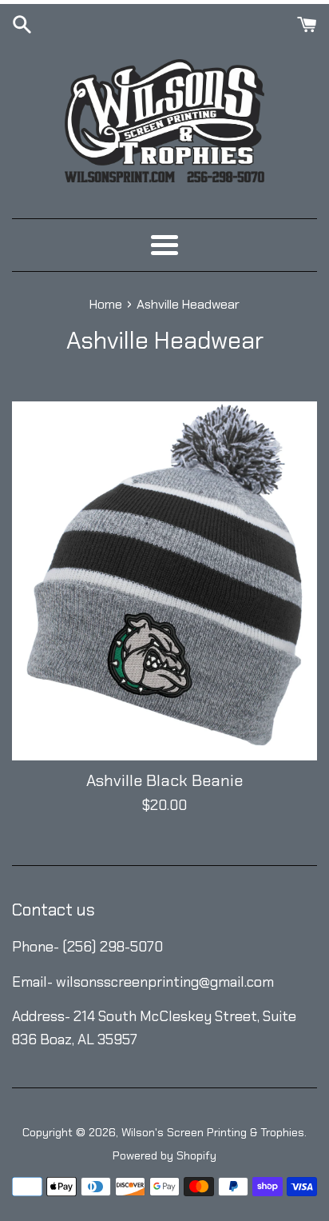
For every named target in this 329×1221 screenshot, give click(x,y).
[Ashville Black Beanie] (164, 580)
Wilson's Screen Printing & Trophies (212, 1132)
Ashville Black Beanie (164, 780)
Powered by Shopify (164, 1155)
